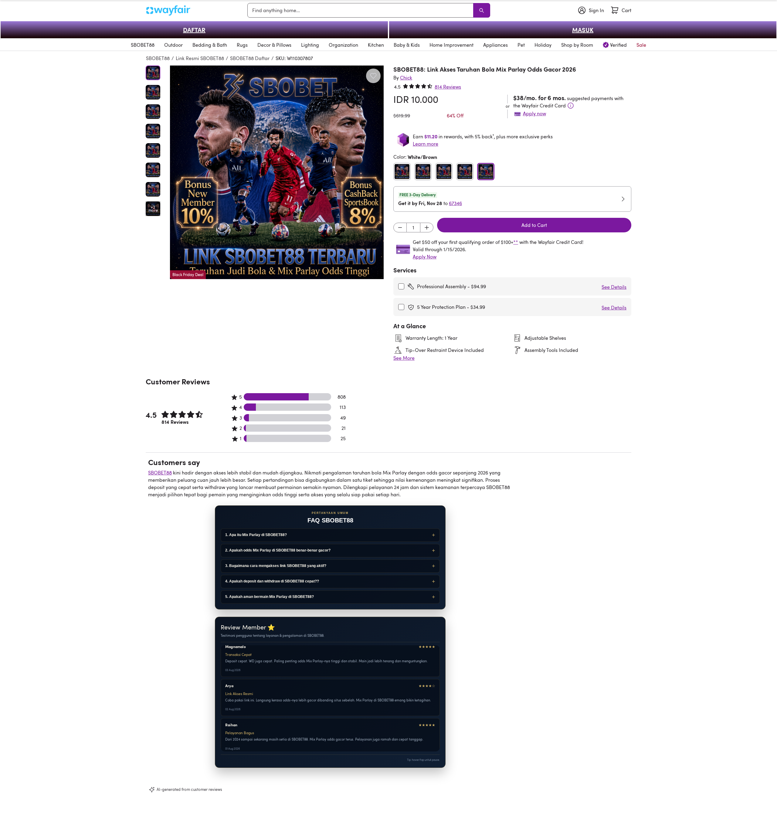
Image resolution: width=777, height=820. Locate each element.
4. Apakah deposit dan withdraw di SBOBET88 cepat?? (272, 581)
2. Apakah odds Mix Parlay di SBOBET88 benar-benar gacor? (278, 550)
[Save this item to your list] (373, 76)
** (515, 242)
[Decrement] (400, 227)
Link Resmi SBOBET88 (200, 58)
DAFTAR (194, 29)
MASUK (582, 29)
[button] (277, 172)
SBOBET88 (158, 58)
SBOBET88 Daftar (250, 58)
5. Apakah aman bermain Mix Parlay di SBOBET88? (269, 597)
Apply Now (424, 256)
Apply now (534, 113)
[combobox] (361, 10)
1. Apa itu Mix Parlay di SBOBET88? (256, 535)
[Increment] (426, 227)
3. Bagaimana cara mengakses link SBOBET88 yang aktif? (275, 566)
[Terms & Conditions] (570, 105)
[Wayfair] (168, 10)
